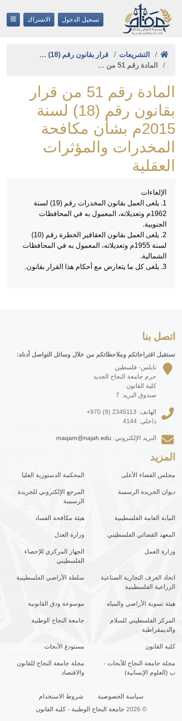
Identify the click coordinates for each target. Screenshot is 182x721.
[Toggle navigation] (13, 20)
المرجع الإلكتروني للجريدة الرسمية (51, 496)
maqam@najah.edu (83, 437)
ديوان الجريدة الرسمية (146, 491)
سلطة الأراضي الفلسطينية (50, 577)
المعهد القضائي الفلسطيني (141, 534)
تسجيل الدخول (80, 19)
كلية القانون (160, 646)
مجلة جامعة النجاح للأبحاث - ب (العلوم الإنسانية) (139, 668)
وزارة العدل (69, 534)
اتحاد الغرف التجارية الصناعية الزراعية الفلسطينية (138, 582)
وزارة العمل (159, 551)
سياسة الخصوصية (121, 696)
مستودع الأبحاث (64, 646)
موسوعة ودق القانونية (56, 603)
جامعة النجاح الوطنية (57, 620)
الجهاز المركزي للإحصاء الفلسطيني (54, 556)
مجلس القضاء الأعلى (148, 474)
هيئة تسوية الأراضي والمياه (141, 603)
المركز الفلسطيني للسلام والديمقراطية (142, 625)
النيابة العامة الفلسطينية (144, 517)
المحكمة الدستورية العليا (53, 474)
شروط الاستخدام (61, 696)
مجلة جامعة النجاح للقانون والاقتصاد (50, 668)
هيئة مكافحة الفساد (59, 517)
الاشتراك (38, 19)
